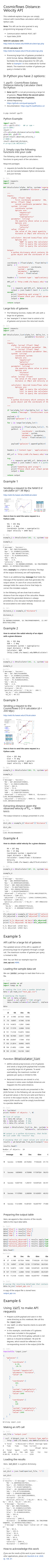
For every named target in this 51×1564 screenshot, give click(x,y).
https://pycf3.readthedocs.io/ (33, 106)
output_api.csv (9, 1293)
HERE (17, 962)
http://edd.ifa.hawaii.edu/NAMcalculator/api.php (23, 43)
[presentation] (33, 808)
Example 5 (18, 63)
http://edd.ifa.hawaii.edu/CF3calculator (19, 715)
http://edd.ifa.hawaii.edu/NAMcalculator (20, 495)
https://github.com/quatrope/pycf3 (21, 103)
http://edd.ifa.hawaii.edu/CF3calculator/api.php (23, 51)
